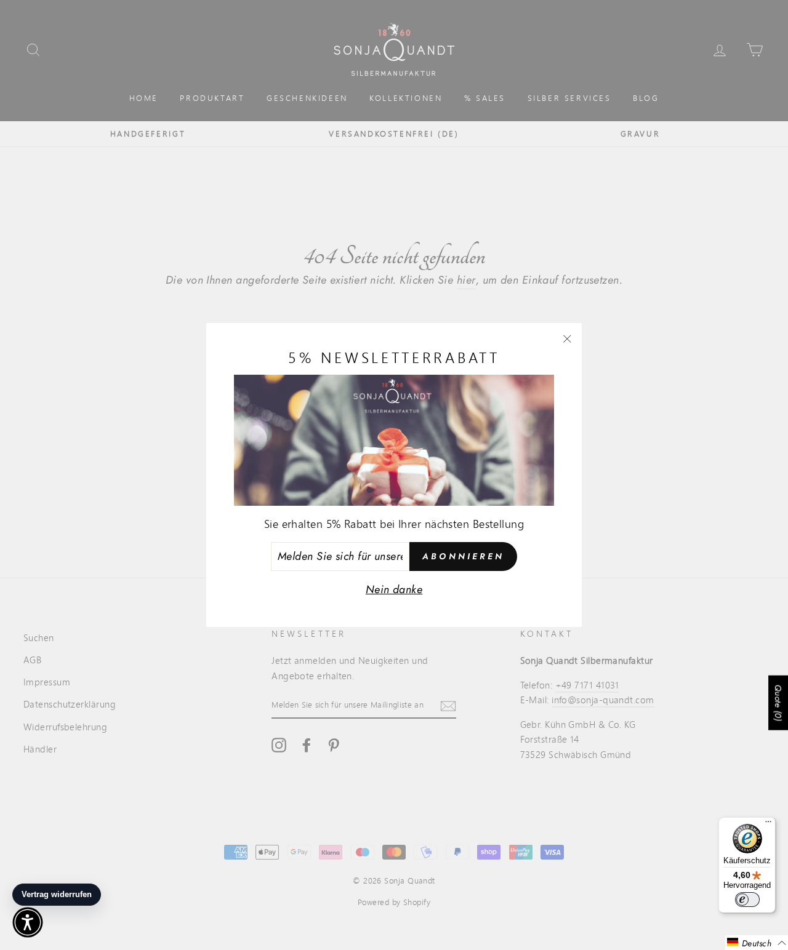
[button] (756, 942)
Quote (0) (778, 702)
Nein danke (394, 589)
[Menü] (768, 824)
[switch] (747, 899)
